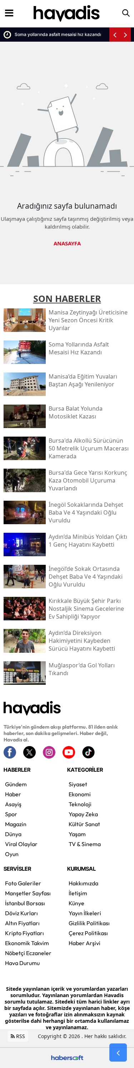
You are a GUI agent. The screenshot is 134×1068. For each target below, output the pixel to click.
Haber (13, 794)
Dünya (13, 834)
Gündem (16, 784)
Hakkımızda (83, 883)
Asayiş (13, 804)
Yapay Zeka (83, 814)
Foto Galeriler (23, 883)
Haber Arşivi (84, 943)
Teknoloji (80, 804)
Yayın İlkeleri (85, 913)
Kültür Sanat (84, 824)
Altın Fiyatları (22, 923)
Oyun (12, 854)
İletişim (78, 893)
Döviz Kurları (21, 913)
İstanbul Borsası (25, 903)
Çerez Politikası (88, 933)
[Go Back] (118, 1052)
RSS (20, 1036)
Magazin (15, 824)
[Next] (125, 34)
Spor (11, 814)
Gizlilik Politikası (89, 923)
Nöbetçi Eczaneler (28, 953)
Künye (76, 903)
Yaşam (77, 834)
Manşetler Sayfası (28, 893)
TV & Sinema (85, 844)
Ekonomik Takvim (27, 943)
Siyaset (78, 784)
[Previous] (114, 34)
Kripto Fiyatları (24, 933)
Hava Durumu (22, 963)
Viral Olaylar (21, 844)
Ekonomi (80, 794)
